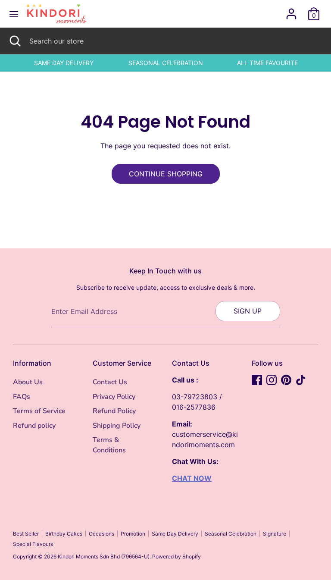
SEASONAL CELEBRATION (165, 62)
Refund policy (34, 425)
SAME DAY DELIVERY (64, 62)
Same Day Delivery (175, 533)
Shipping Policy (117, 425)
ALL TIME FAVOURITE (267, 62)
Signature (274, 533)
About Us (28, 382)
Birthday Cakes (63, 533)
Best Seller (26, 533)
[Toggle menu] (13, 14)
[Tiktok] (301, 380)
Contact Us (110, 382)
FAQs (21, 396)
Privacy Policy (114, 396)
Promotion (133, 533)
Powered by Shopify (176, 556)
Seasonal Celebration (230, 533)
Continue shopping (166, 173)
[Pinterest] (286, 380)
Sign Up (248, 311)
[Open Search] (14, 41)
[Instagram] (271, 380)
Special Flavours (33, 544)
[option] (64, 63)
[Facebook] (257, 380)
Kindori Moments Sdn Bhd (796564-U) (104, 556)
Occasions (101, 533)
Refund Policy (114, 411)
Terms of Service (39, 411)
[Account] (291, 10)
